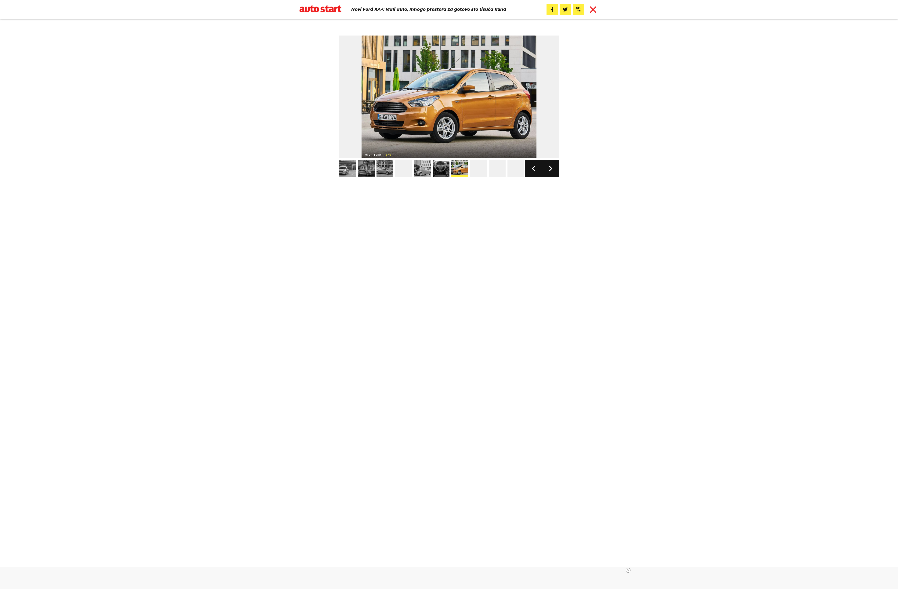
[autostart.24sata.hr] (320, 9)
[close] (628, 570)
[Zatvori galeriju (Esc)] (593, 9)
